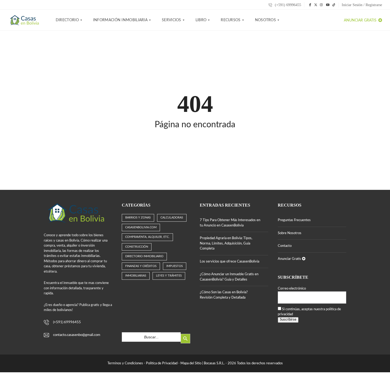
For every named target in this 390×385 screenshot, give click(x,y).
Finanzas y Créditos (141, 266)
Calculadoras (172, 217)
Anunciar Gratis (361, 20)
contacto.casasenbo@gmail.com (76, 335)
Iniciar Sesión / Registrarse (362, 5)
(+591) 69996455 (287, 5)
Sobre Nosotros (289, 233)
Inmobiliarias (135, 275)
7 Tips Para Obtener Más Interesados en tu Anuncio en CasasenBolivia (230, 222)
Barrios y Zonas (138, 217)
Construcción (136, 246)
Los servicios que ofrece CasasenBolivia (229, 261)
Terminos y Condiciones (125, 363)
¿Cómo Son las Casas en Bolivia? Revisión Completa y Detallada (224, 295)
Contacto (285, 246)
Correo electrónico (292, 288)
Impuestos (174, 266)
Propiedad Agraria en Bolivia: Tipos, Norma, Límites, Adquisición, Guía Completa (226, 243)
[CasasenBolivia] (25, 20)
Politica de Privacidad (161, 363)
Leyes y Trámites (169, 275)
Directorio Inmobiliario (144, 256)
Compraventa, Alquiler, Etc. (147, 236)
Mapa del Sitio (190, 363)
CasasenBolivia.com (141, 227)
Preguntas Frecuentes (294, 220)
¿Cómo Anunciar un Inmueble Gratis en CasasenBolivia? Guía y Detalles (229, 277)
